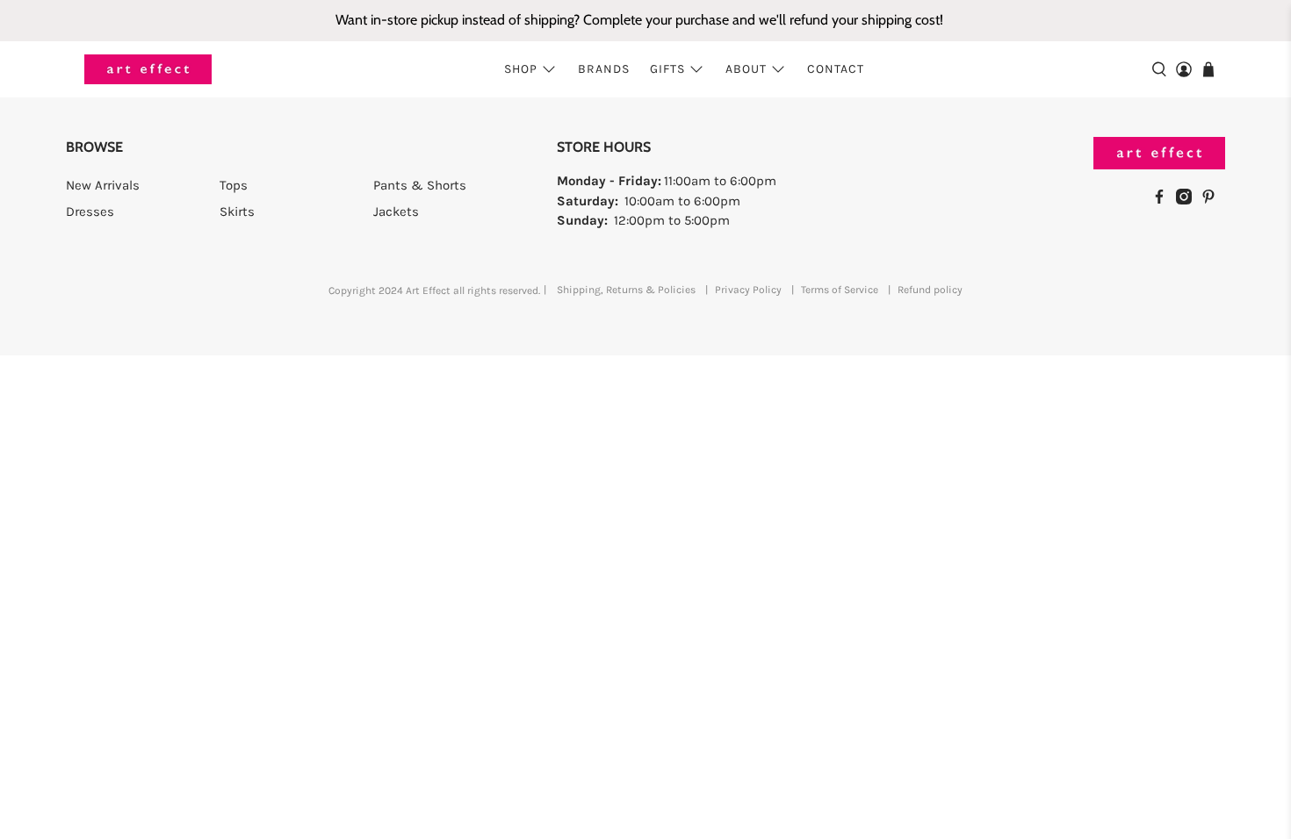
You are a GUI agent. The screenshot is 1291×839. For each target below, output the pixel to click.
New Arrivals (103, 185)
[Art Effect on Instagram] (1188, 200)
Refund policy (930, 289)
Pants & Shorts (419, 185)
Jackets (396, 211)
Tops (234, 185)
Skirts (237, 211)
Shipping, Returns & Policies (626, 289)
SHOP (520, 68)
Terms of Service (839, 289)
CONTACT (835, 68)
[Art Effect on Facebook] (1163, 200)
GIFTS (667, 68)
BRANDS (604, 68)
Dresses (90, 211)
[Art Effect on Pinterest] (1213, 200)
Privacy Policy (748, 289)
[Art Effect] (148, 69)
